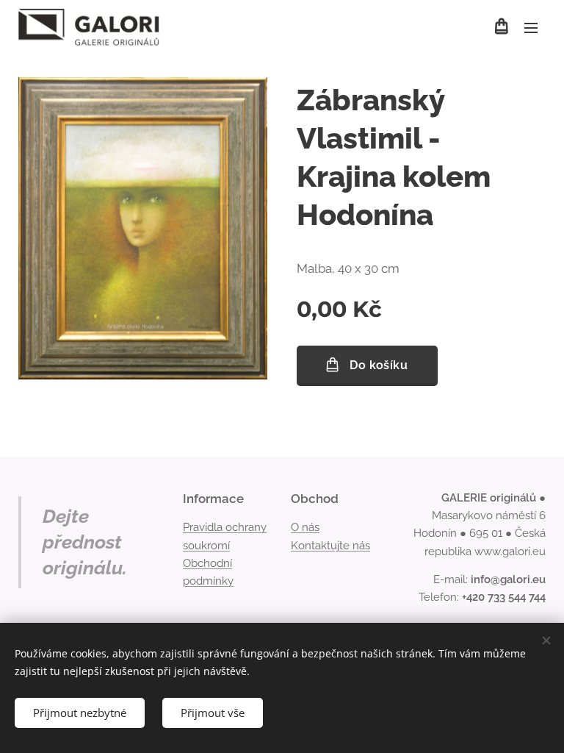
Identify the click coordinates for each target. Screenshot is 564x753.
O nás (305, 527)
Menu (531, 27)
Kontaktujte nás (330, 545)
